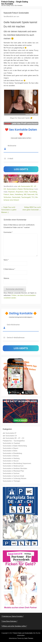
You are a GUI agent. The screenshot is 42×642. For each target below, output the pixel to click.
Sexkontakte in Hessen (11, 461)
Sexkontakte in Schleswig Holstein (14, 478)
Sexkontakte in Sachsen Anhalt (13, 476)
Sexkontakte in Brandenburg (12, 453)
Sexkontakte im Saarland (11, 443)
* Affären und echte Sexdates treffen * (14, 626)
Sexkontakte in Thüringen (11, 481)
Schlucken (7, 197)
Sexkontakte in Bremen (11, 456)
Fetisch (6, 194)
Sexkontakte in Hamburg (11, 458)
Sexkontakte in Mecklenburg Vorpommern (17, 463)
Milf (25, 194)
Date (26, 192)
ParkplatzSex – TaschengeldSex (14, 441)
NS (36, 194)
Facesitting (33, 192)
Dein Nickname (13, 324)
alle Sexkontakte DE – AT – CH (13, 438)
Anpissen (11, 192)
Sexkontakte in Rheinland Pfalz (13, 471)
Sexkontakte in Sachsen (11, 473)
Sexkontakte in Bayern (10, 448)
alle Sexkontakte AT (9, 433)
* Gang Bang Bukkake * (9, 621)
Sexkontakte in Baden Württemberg (20, 189)
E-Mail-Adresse (9, 269)
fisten (12, 194)
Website (6, 278)
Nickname (12, 145)
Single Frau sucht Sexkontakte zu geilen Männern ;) (8, 209)
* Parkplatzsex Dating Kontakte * (12, 616)
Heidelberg (19, 194)
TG (33, 197)
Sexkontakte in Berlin (10, 451)
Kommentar (8, 232)
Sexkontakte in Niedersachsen (13, 466)
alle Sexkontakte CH (10, 436)
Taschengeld (26, 197)
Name (6, 260)
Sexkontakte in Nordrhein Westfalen (15, 468)
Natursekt (30, 194)
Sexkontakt (16, 197)
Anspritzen (20, 192)
